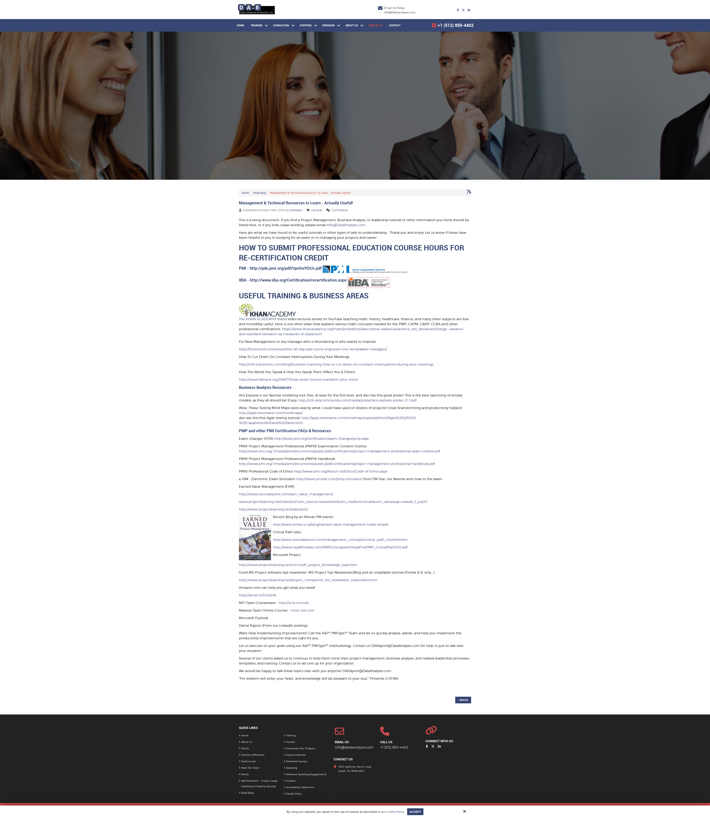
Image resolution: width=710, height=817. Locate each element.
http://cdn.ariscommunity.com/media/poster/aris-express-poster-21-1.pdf (357, 400)
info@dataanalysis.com (399, 12)
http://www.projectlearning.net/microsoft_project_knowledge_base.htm (298, 565)
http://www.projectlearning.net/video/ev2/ (273, 509)
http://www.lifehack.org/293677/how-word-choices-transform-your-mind (298, 379)
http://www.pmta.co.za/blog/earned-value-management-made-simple (330, 524)
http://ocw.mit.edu (294, 603)
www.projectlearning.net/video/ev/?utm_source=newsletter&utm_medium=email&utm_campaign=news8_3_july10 (333, 502)
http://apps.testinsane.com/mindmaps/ (270, 413)
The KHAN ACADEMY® (257, 319)
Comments (340, 210)
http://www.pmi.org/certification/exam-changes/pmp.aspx (321, 439)
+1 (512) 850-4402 (456, 25)
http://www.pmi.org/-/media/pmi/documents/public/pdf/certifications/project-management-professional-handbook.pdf (337, 464)
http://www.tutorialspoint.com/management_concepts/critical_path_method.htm (340, 540)
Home (245, 193)
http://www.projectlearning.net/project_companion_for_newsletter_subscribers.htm (308, 580)
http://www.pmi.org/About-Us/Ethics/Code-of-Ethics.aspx (340, 471)
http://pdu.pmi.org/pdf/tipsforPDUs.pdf (286, 268)
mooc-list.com (302, 610)
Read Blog (259, 193)
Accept (415, 811)
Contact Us (343, 759)
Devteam (296, 210)
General (316, 210)
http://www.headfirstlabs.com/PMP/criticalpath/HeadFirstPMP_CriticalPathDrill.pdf (340, 547)
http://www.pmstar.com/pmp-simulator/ (329, 479)
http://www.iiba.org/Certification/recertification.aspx (298, 280)
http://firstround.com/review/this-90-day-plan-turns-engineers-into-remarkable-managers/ (313, 349)
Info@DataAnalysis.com (346, 225)
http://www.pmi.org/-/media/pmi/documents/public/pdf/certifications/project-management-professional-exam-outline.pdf (339, 451)
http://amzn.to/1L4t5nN (257, 595)
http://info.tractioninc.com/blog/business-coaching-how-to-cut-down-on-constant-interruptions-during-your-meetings (336, 364)
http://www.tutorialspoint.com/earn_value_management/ (286, 494)
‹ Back (463, 700)
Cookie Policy (395, 811)
